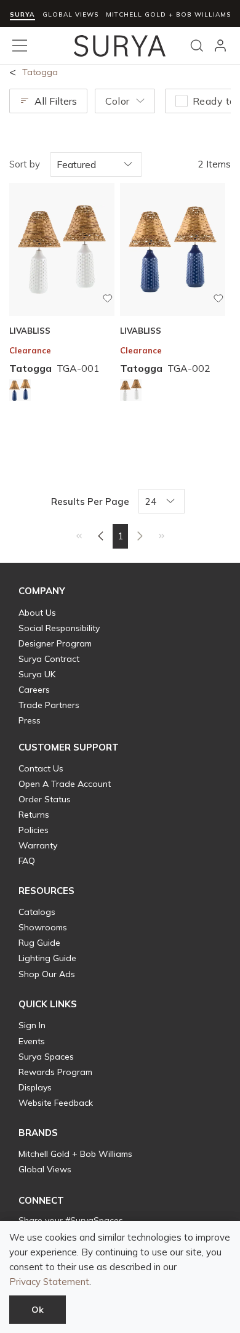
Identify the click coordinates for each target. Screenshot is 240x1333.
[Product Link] (20, 392)
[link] (79, 535)
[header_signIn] (220, 45)
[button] (41, 591)
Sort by (24, 164)
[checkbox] (181, 101)
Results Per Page (90, 501)
